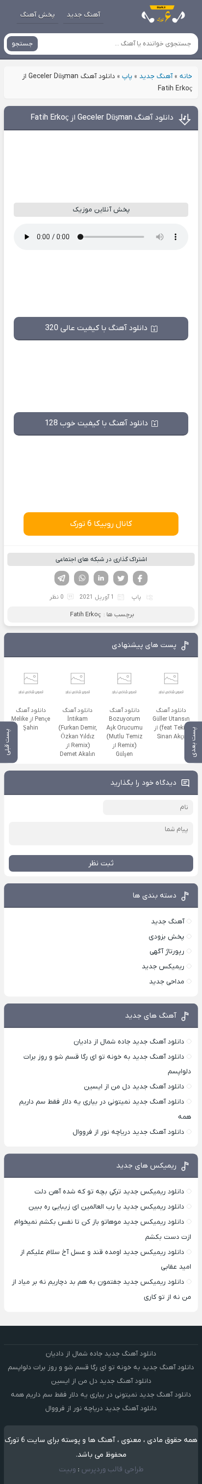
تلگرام (61, 578)
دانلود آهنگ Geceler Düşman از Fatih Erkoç (102, 118)
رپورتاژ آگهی (167, 951)
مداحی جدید (166, 981)
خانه (185, 76)
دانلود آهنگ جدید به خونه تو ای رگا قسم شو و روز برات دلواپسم (101, 1367)
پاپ (127, 76)
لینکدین (101, 578)
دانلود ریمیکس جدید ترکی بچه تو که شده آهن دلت (109, 1191)
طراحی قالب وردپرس (112, 1469)
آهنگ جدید (83, 15)
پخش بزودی (166, 936)
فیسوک (140, 578)
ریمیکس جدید (163, 966)
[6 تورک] (158, 15)
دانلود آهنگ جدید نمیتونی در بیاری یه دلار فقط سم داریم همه (101, 1395)
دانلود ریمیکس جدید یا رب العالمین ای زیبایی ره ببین (106, 1207)
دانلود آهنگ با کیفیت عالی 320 (96, 328)
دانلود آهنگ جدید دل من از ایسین (134, 1086)
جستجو (22, 44)
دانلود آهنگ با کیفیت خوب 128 (96, 423)
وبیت (67, 1469)
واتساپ (81, 578)
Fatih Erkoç (85, 614)
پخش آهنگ (37, 15)
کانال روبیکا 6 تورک (101, 524)
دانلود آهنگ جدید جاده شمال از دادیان (129, 1041)
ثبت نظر (101, 863)
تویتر (120, 578)
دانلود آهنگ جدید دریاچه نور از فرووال (128, 1132)
